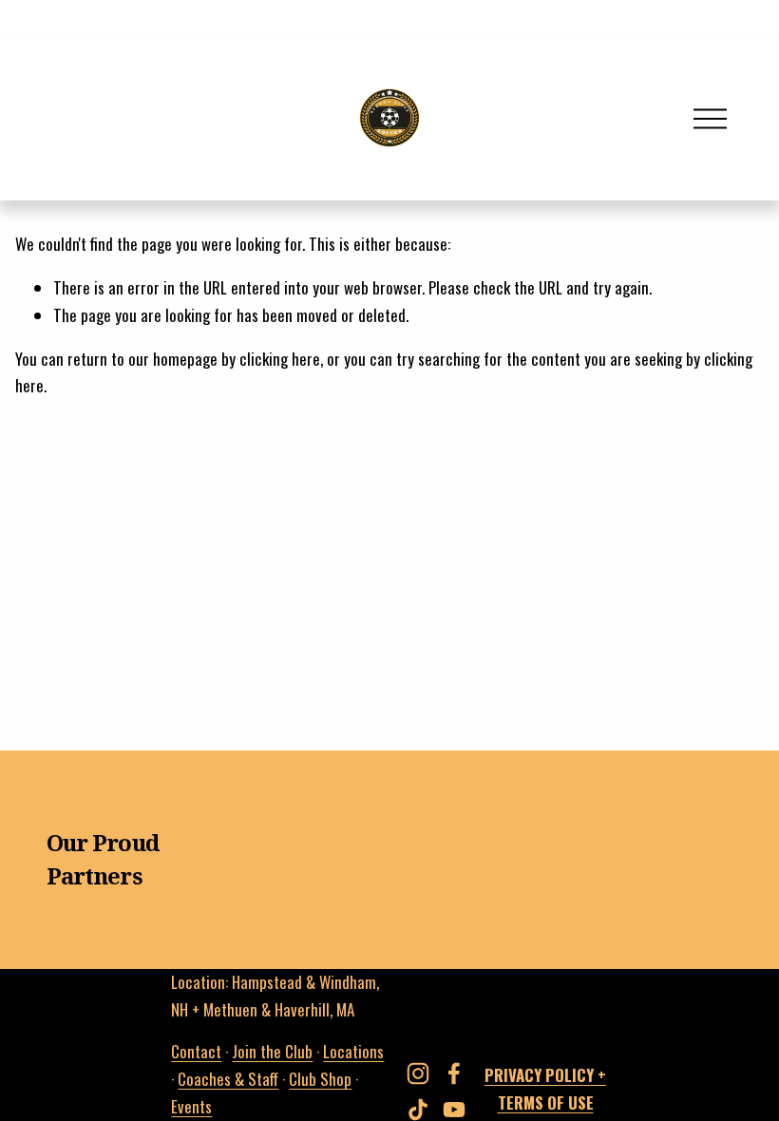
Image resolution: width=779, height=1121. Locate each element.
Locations (353, 1051)
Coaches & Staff (228, 1079)
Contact (196, 1051)
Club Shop (320, 1079)
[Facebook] (454, 1073)
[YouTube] (454, 1109)
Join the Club (272, 1051)
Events (191, 1106)
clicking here (279, 358)
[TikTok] (418, 1109)
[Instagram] (418, 1073)
